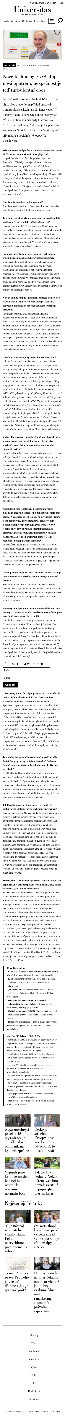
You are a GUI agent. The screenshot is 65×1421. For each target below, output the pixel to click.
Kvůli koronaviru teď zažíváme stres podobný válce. (32, 978)
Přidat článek (55, 1411)
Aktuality (8, 20)
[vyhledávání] (60, 21)
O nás (29, 1411)
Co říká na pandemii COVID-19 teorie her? (28, 1011)
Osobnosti (27, 20)
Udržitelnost (34, 1391)
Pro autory (36, 1411)
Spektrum (34, 1399)
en (61, 2)
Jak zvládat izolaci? (17, 989)
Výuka (34, 1367)
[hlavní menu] (51, 21)
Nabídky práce (37, 2)
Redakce (45, 1411)
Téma (17, 20)
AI (34, 1383)
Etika (33, 1375)
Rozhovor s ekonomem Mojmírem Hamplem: (29, 1021)
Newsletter (50, 2)
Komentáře (39, 20)
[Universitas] (32, 14)
